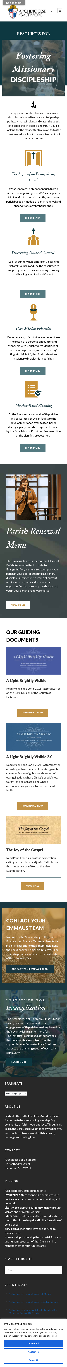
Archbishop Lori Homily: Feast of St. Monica (30, 1294)
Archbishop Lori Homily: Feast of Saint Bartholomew (34, 1302)
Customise (33, 1351)
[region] (33, 1343)
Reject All (33, 1360)
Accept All (34, 1343)
